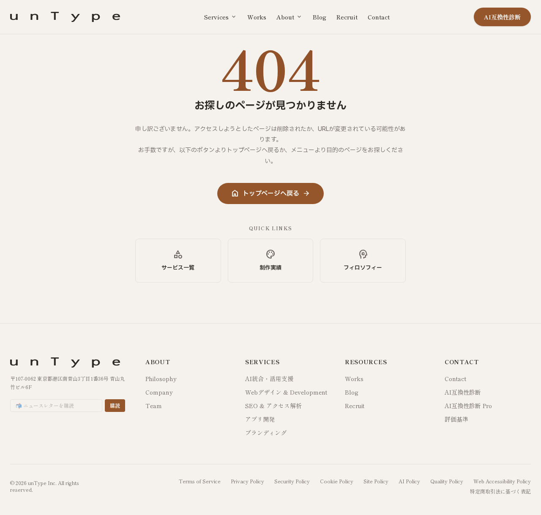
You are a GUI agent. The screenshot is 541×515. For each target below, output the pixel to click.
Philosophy (161, 378)
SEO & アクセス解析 (273, 405)
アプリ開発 (260, 419)
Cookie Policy (336, 481)
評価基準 (456, 419)
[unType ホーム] (65, 17)
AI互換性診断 (463, 392)
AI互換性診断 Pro (468, 405)
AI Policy (409, 481)
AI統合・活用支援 (269, 378)
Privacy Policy (247, 481)
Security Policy (292, 481)
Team (153, 405)
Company (159, 392)
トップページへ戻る (270, 193)
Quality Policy (446, 481)
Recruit (347, 17)
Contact (379, 17)
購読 (115, 405)
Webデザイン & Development (286, 392)
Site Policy (375, 481)
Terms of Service (200, 481)
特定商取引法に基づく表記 (500, 491)
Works (256, 17)
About (289, 17)
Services (220, 17)
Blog (319, 17)
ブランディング (266, 432)
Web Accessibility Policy (502, 481)
